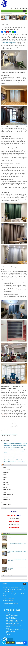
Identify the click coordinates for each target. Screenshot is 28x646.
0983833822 (23, 8)
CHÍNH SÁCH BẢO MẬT (11, 618)
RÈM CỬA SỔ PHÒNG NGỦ (8, 494)
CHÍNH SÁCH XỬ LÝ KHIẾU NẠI (13, 625)
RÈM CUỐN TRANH (6, 499)
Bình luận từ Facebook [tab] (6, 435)
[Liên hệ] (3, 642)
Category (8, 614)
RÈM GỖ (4, 479)
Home (3, 24)
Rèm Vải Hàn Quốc (8, 469)
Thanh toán (8, 634)
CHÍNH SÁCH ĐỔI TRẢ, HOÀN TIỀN (14, 620)
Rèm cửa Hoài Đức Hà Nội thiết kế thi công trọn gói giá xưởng (14, 452)
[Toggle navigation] (24, 11)
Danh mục (4, 11)
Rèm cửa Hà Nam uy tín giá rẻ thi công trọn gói (13, 459)
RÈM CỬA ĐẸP (5, 497)
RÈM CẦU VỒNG (6, 472)
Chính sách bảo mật (10, 617)
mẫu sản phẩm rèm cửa (9, 42)
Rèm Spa (4, 492)
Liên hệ (7, 628)
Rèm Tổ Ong (5, 477)
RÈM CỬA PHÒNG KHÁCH (8, 489)
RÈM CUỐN (5, 474)
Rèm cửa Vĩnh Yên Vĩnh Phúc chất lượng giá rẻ (13, 454)
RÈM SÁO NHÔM (6, 484)
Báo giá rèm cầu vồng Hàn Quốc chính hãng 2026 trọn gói (15, 445)
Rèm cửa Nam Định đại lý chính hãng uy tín (12, 457)
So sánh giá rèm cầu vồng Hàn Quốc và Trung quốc (13, 447)
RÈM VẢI (4, 467)
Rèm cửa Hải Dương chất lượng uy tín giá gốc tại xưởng (14, 461)
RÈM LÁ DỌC (5, 482)
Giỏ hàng (8, 626)
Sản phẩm (8, 632)
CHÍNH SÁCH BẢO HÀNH (12, 615)
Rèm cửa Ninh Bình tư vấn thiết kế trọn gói (12, 456)
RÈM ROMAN (5, 487)
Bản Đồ (7, 612)
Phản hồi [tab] (14, 435)
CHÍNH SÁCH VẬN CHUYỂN (12, 623)
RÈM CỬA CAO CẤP (6, 504)
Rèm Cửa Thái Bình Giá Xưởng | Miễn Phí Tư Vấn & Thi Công (15, 443)
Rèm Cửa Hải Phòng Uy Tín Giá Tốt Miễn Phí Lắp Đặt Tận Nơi (15, 449)
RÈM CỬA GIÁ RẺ (6, 502)
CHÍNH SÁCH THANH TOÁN (12, 622)
